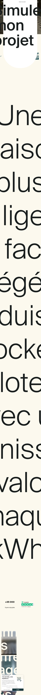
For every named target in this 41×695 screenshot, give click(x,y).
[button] (37, 2)
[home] (5, 2)
